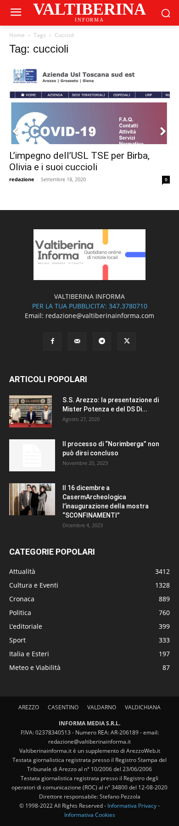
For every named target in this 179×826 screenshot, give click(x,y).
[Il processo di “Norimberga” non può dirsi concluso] (32, 455)
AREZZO (28, 707)
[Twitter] (126, 341)
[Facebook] (52, 341)
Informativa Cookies (89, 815)
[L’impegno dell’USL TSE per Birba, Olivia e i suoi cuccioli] (89, 104)
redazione (21, 179)
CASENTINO (63, 707)
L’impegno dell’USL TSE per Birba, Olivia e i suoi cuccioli (79, 161)
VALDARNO (101, 707)
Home (17, 35)
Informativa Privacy (132, 806)
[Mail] (77, 341)
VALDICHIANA (143, 707)
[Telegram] (102, 341)
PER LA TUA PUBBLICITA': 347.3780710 (89, 306)
